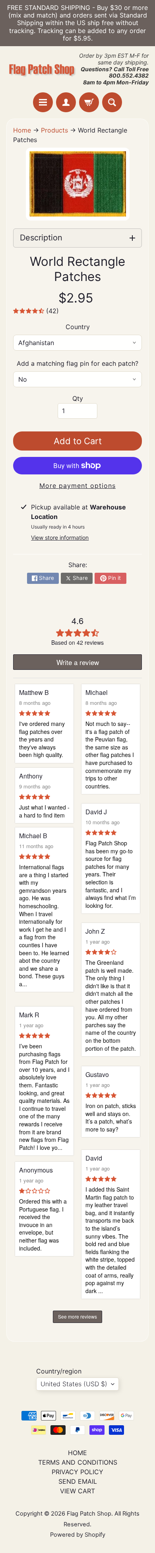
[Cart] (89, 102)
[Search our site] (112, 102)
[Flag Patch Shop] (42, 69)
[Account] (66, 102)
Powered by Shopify (77, 1534)
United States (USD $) (74, 1384)
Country (78, 327)
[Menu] (43, 102)
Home (22, 130)
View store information (60, 537)
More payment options (77, 486)
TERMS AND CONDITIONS (77, 1462)
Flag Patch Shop (89, 1513)
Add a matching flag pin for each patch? (77, 363)
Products (54, 130)
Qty (77, 398)
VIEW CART (77, 1491)
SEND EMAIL (77, 1481)
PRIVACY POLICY (77, 1472)
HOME (77, 1453)
